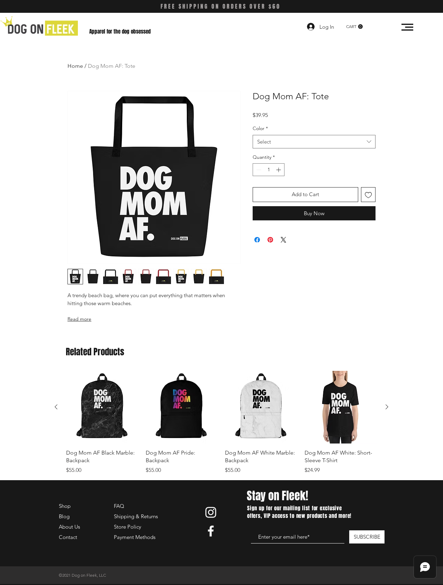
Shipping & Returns (136, 516)
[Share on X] (283, 240)
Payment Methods (135, 537)
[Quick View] (102, 407)
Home (75, 66)
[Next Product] (387, 407)
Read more (79, 319)
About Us (69, 526)
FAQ (119, 506)
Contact (68, 537)
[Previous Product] (56, 407)
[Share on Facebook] (257, 240)
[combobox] (314, 141)
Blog (64, 516)
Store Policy (127, 526)
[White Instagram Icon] (211, 512)
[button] (354, 26)
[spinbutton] (268, 170)
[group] (221, 422)
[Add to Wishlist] (368, 194)
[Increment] (279, 170)
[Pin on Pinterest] (270, 240)
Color (260, 128)
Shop (65, 506)
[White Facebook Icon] (211, 531)
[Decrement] (258, 170)
